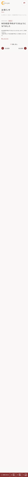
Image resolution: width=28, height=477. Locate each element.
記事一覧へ (15, 44)
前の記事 (21, 48)
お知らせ (9, 15)
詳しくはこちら (4, 38)
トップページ (4, 15)
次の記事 (7, 48)
